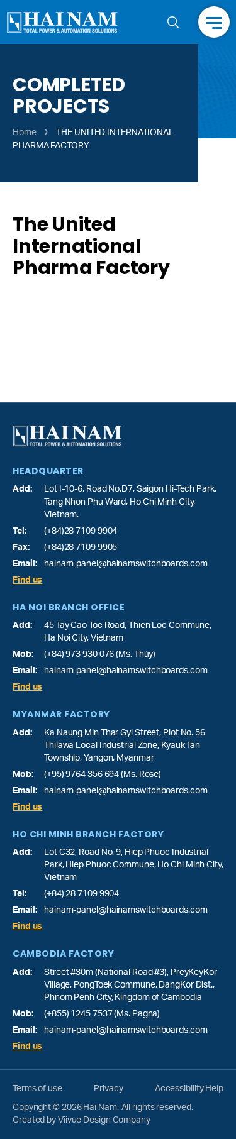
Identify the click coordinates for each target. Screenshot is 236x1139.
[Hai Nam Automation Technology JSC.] (62, 22)
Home (25, 132)
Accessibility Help (189, 1088)
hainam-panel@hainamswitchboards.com (126, 563)
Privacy (108, 1088)
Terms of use (37, 1088)
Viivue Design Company (104, 1120)
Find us (27, 580)
